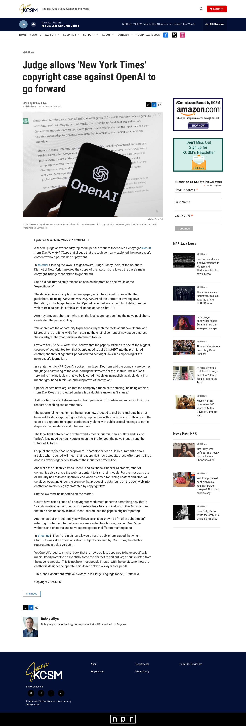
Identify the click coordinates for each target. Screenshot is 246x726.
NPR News (28, 52)
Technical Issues (148, 35)
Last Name (184, 215)
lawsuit (146, 248)
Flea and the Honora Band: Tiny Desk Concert (208, 350)
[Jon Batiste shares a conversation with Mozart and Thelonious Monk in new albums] (184, 260)
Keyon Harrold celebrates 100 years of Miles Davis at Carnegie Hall (207, 408)
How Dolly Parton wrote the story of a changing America (208, 515)
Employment (97, 671)
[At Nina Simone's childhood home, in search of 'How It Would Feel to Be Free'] (184, 373)
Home (23, 35)
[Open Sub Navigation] (58, 35)
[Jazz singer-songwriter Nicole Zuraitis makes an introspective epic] (184, 322)
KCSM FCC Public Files (190, 664)
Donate (218, 9)
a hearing (43, 535)
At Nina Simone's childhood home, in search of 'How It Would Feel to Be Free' (207, 375)
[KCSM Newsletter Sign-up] (198, 155)
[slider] (38, 24)
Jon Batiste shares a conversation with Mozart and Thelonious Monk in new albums (208, 267)
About (106, 35)
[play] (23, 24)
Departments (142, 664)
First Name (182, 202)
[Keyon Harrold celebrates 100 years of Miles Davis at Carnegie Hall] (184, 402)
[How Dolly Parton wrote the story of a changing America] (184, 512)
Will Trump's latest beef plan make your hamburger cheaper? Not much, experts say (208, 486)
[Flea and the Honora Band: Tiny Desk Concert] (184, 347)
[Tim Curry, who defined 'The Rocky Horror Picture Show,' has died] (184, 450)
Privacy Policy (142, 671)
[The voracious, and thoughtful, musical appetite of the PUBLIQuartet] (184, 293)
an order (42, 265)
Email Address (186, 189)
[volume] (33, 24)
